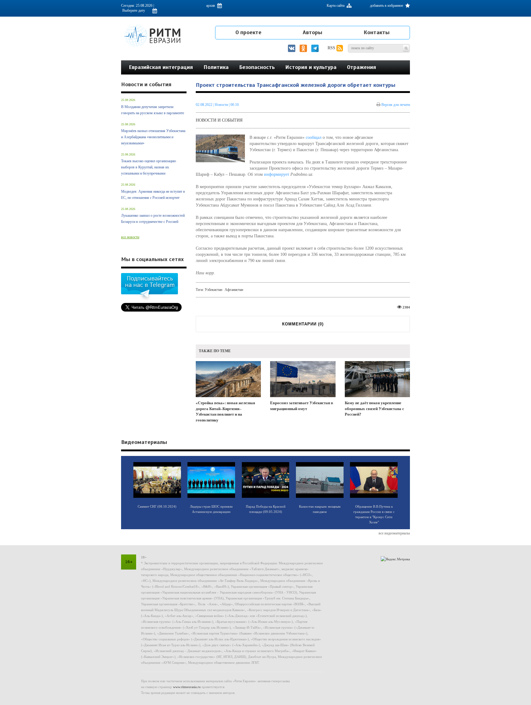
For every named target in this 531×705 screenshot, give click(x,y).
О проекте (248, 32)
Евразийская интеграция (161, 67)
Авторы (312, 32)
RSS (332, 48)
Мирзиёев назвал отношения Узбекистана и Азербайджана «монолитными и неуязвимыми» (153, 137)
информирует (276, 174)
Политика (216, 67)
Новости (222, 105)
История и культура (310, 67)
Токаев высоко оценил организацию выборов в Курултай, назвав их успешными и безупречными (148, 167)
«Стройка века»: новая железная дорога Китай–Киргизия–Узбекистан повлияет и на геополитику (225, 411)
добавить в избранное (387, 5)
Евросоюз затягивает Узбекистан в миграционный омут (301, 406)
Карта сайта (336, 5)
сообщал (313, 137)
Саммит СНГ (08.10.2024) (157, 506)
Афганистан (234, 290)
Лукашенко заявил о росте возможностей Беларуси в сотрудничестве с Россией (153, 218)
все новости (130, 237)
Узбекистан (213, 290)
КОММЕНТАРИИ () (303, 324)
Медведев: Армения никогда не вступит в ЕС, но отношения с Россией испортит (153, 194)
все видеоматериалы (394, 533)
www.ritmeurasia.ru (187, 687)
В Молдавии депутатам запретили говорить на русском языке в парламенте (152, 110)
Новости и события (219, 120)
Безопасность (257, 67)
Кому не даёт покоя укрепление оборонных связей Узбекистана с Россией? (374, 409)
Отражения (361, 67)
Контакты (377, 32)
